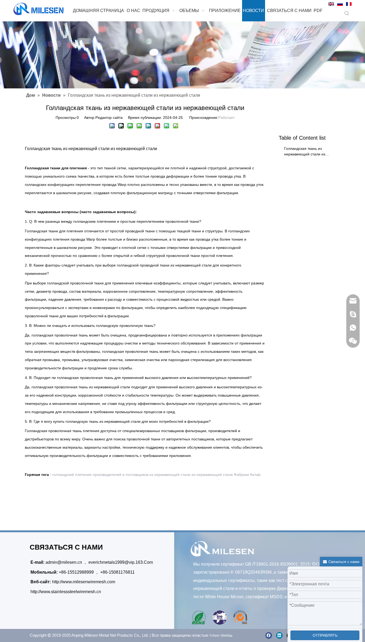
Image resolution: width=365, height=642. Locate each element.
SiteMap (226, 635)
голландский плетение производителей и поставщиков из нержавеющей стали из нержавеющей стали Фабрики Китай (156, 474)
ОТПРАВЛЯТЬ (325, 635)
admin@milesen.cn (64, 562)
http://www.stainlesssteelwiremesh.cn (65, 591)
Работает (226, 117)
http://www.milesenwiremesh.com (83, 582)
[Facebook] (268, 635)
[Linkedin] (279, 635)
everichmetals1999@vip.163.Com (120, 562)
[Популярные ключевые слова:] (347, 13)
